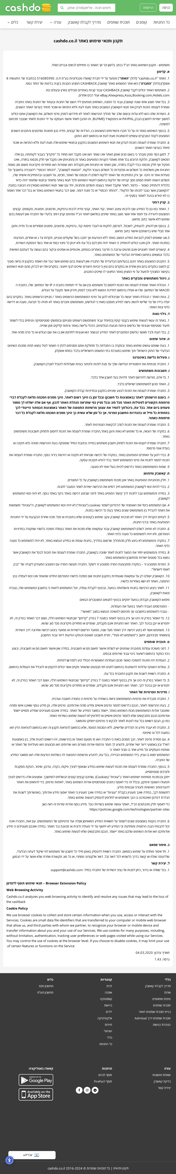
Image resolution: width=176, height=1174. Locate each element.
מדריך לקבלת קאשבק (84, 22)
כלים (14, 22)
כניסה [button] (166, 7)
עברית (29, 1155)
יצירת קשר (34, 22)
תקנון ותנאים (121, 1168)
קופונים (141, 22)
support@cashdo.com (67, 870)
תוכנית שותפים (118, 22)
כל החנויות (161, 22)
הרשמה (148, 7)
